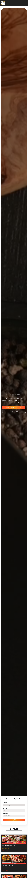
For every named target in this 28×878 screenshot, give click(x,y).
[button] (14, 810)
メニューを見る (14, 411)
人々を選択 (5, 808)
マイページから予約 (11, 407)
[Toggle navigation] (25, 3)
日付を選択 (5, 802)
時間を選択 (5, 813)
